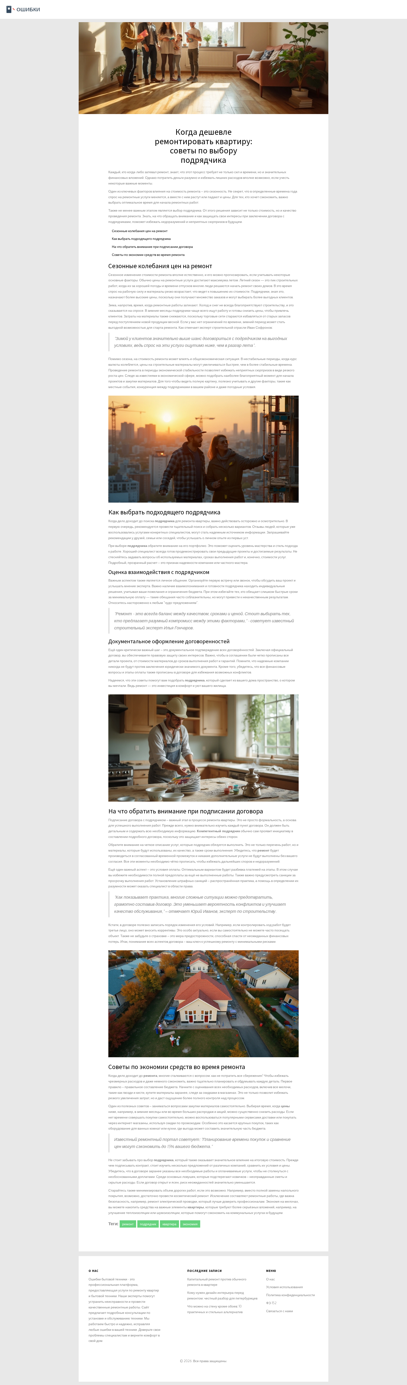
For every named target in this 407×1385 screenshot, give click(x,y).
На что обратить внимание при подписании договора (152, 247)
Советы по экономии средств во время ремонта (148, 255)
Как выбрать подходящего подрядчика (141, 239)
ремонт (128, 1224)
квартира (169, 1224)
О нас (270, 1279)
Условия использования (284, 1287)
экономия (190, 1224)
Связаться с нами (279, 1311)
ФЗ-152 (271, 1303)
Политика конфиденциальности (290, 1295)
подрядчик (148, 1224)
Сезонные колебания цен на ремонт (139, 231)
